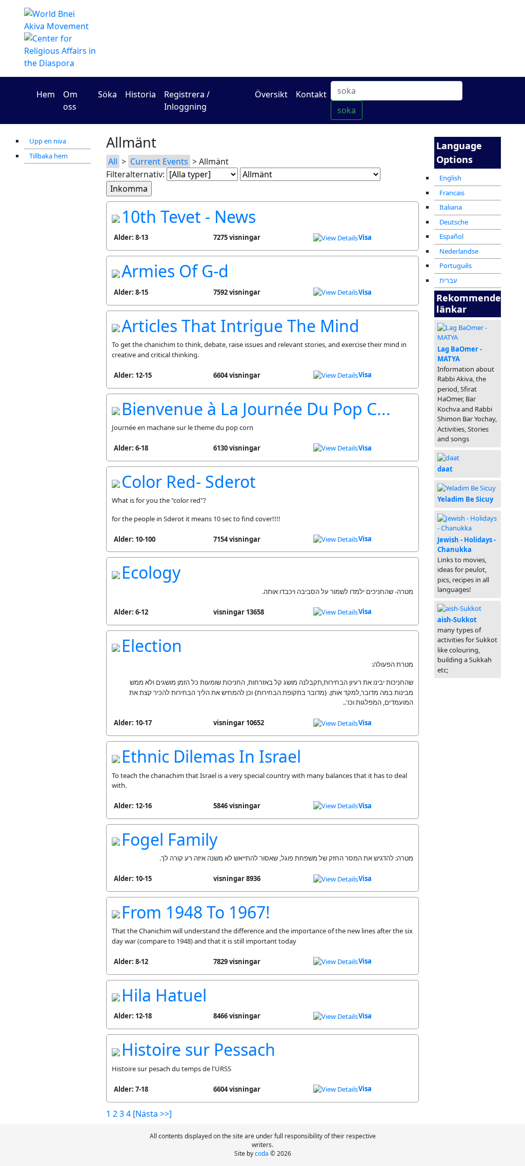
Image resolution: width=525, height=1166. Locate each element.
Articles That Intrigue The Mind (240, 326)
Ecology (151, 572)
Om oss (70, 100)
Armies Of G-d (175, 271)
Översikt (271, 94)
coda (262, 1153)
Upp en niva (47, 141)
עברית (448, 280)
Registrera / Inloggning (187, 100)
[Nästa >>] (152, 1113)
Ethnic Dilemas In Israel (211, 756)
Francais (452, 192)
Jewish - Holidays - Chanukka (466, 545)
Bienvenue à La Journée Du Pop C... (256, 409)
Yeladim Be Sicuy (465, 499)
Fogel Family (169, 839)
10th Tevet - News (189, 217)
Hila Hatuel (164, 995)
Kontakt (311, 94)
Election (152, 646)
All (112, 161)
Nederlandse (458, 251)
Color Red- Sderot (189, 482)
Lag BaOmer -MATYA (459, 354)
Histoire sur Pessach (198, 1049)
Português (455, 265)
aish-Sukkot (457, 619)
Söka (107, 94)
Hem (45, 94)
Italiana (450, 207)
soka (346, 110)
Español (451, 236)
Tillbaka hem (48, 155)
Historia (140, 94)
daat (445, 469)
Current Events (159, 161)
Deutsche (453, 222)
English (450, 177)
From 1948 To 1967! (196, 912)
